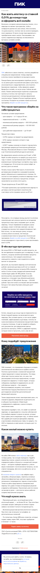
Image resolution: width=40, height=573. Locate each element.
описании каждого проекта (12, 474)
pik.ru (19, 533)
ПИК (2, 72)
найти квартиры (21, 455)
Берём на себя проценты (18, 103)
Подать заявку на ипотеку (20, 526)
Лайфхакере (24, 548)
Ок (20, 568)
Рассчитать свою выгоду (20, 336)
